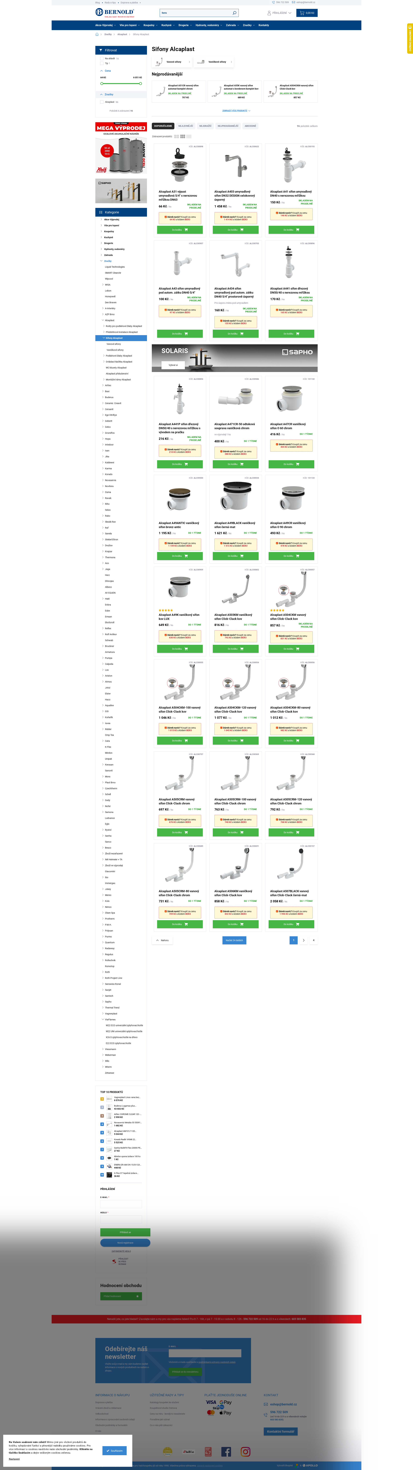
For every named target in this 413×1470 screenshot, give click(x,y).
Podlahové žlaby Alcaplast (119, 355)
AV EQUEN (110, 593)
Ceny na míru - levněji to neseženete (167, 1414)
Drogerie (108, 243)
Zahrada (108, 255)
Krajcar (108, 551)
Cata (107, 741)
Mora (107, 776)
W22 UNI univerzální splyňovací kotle (124, 1031)
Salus (108, 510)
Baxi (107, 391)
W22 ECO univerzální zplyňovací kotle (124, 1025)
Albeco (108, 587)
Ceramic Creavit (113, 403)
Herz (107, 575)
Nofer (108, 806)
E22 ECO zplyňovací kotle (118, 1043)
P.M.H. (108, 924)
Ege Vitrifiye (111, 415)
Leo (107, 670)
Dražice (108, 545)
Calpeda (109, 664)
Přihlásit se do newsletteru (185, 1371)
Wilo (107, 1061)
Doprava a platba (129, 2)
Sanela (108, 533)
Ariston (108, 675)
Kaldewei (109, 462)
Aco (107, 563)
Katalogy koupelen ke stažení (164, 1402)
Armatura (110, 652)
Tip (107, 63)
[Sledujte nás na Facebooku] (226, 1452)
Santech (109, 996)
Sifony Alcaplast (114, 338)
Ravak (108, 498)
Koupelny (109, 231)
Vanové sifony (114, 344)
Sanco (108, 841)
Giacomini (110, 871)
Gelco (108, 427)
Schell (108, 794)
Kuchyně (108, 237)
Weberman (110, 1055)
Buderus (109, 397)
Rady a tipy (110, 2)
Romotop (109, 966)
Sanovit (109, 770)
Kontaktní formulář (280, 1431)
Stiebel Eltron (111, 539)
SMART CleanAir (113, 273)
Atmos (108, 681)
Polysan (109, 930)
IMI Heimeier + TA (113, 859)
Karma (108, 468)
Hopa (108, 439)
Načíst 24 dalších (234, 940)
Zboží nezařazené (114, 853)
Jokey (108, 889)
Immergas (110, 883)
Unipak (108, 759)
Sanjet (108, 990)
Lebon (108, 290)
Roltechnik (110, 960)
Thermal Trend (112, 1007)
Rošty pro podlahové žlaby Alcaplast (124, 326)
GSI (107, 711)
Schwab (109, 640)
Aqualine (109, 705)
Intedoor (109, 444)
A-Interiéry (110, 308)
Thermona (110, 557)
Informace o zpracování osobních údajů (115, 1419)
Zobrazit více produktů (234, 111)
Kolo (107, 901)
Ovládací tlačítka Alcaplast (119, 361)
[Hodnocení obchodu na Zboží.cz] (188, 1451)
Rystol (108, 830)
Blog (97, 2)
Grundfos (110, 433)
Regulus (109, 954)
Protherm (110, 918)
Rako (107, 516)
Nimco (108, 907)
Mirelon (108, 753)
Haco (107, 699)
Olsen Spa (110, 913)
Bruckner (109, 646)
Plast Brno (110, 782)
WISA (107, 284)
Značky (107, 261)
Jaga (107, 569)
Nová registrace (125, 1242)
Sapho (108, 1001)
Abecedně (250, 126)
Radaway (110, 948)
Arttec (108, 385)
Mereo (108, 895)
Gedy (107, 800)
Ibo (106, 877)
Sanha (108, 836)
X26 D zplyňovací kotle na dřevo (121, 1037)
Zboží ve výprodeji (114, 865)
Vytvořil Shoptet (285, 1465)
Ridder (108, 729)
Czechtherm (111, 788)
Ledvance (110, 818)
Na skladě (112, 58)
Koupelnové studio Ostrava (163, 1408)
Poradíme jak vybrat (160, 1419)
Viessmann (110, 1049)
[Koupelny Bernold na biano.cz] (208, 1452)
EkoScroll (109, 622)
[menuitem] (105, 25)
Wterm (108, 1067)
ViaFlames (110, 1019)
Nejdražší (205, 126)
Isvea (107, 723)
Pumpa (108, 658)
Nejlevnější (185, 126)
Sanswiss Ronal (113, 984)
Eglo (107, 824)
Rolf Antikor (111, 634)
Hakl (107, 598)
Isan (107, 450)
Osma (108, 492)
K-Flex (108, 747)
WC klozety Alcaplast (116, 367)
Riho (107, 504)
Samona (109, 812)
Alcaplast (111, 102)
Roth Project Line (113, 978)
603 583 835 (299, 1319)
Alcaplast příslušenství (117, 373)
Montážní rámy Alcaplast (118, 379)
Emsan (108, 616)
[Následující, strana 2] (304, 940)
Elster (108, 693)
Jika (107, 456)
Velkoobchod (101, 1414)
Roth (107, 972)
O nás (98, 1431)
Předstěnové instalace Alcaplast (122, 332)
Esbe (107, 610)
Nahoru (165, 940)
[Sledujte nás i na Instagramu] (245, 1452)
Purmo (108, 936)
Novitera (109, 486)
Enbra (108, 604)
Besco (108, 847)
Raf (107, 527)
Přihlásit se (125, 1232)
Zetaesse (109, 1073)
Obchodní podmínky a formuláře (111, 1425)
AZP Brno (110, 314)
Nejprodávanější (228, 126)
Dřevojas (109, 581)
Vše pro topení (111, 225)
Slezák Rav (110, 521)
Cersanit (109, 409)
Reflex (108, 628)
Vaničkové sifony (115, 350)
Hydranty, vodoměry (114, 249)
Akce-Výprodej (111, 219)
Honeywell (110, 296)
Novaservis (110, 480)
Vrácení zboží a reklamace (108, 1408)
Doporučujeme (163, 126)
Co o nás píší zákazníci (161, 1425)
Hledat (234, 13)
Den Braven (110, 302)
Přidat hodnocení (112, 1296)
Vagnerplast (111, 1013)
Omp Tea (109, 735)
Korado (108, 474)
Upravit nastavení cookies (210, 1465)
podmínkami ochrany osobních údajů (217, 1362)
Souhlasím (117, 1450)
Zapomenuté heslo (121, 1251)
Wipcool (109, 278)
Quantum (110, 942)
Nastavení (14, 1459)
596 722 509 (250, 1319)
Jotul (107, 687)
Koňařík (109, 717)
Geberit (108, 421)
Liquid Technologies (115, 267)
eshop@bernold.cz (283, 1404)
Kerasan (109, 764)
